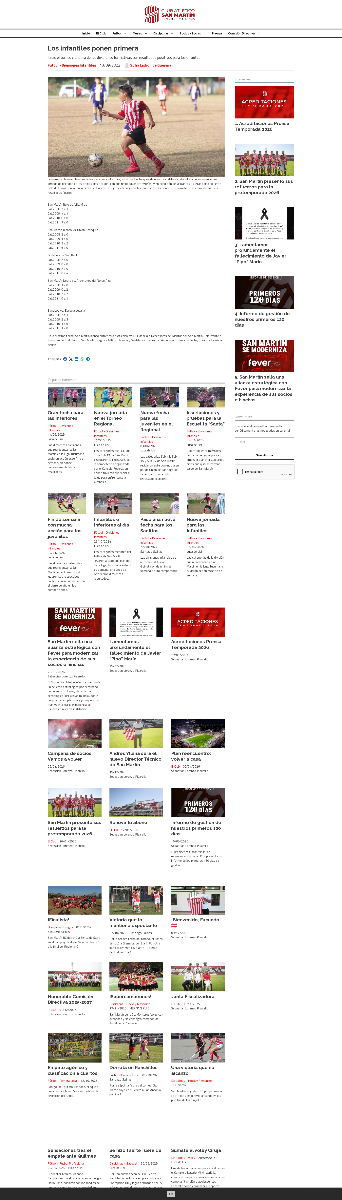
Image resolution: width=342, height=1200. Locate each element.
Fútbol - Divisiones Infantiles (72, 65)
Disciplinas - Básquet (123, 1163)
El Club (101, 33)
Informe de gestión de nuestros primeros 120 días (196, 828)
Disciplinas (160, 33)
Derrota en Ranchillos (133, 1067)
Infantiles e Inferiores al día (111, 522)
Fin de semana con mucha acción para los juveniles (65, 528)
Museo (137, 33)
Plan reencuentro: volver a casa (191, 756)
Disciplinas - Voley (183, 1157)
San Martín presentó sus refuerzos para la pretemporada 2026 (74, 828)
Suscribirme (264, 455)
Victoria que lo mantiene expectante (133, 922)
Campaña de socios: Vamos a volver (70, 756)
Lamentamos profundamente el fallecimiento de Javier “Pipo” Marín (135, 650)
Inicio (86, 33)
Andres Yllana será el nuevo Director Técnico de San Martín (135, 759)
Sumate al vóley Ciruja (196, 1150)
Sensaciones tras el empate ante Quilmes (72, 1153)
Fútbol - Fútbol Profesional (66, 1163)
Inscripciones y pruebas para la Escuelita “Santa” (206, 418)
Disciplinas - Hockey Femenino (191, 1080)
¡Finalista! (58, 919)
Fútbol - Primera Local (62, 1080)
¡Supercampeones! (130, 996)
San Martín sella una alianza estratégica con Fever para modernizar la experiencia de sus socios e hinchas (74, 653)
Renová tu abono (128, 822)
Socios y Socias (190, 33)
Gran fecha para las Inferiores (66, 415)
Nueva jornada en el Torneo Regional (110, 418)
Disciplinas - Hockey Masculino (129, 1004)
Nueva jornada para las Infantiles (203, 525)
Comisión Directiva (241, 33)
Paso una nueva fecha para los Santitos (158, 525)
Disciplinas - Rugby (60, 927)
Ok (171, 1193)
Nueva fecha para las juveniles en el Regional (156, 421)
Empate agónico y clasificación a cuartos (72, 1070)
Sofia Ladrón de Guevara (150, 65)
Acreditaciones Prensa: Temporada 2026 (197, 644)
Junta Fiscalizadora (193, 996)
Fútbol (117, 33)
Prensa (217, 33)
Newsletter (243, 417)
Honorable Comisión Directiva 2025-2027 (70, 999)
